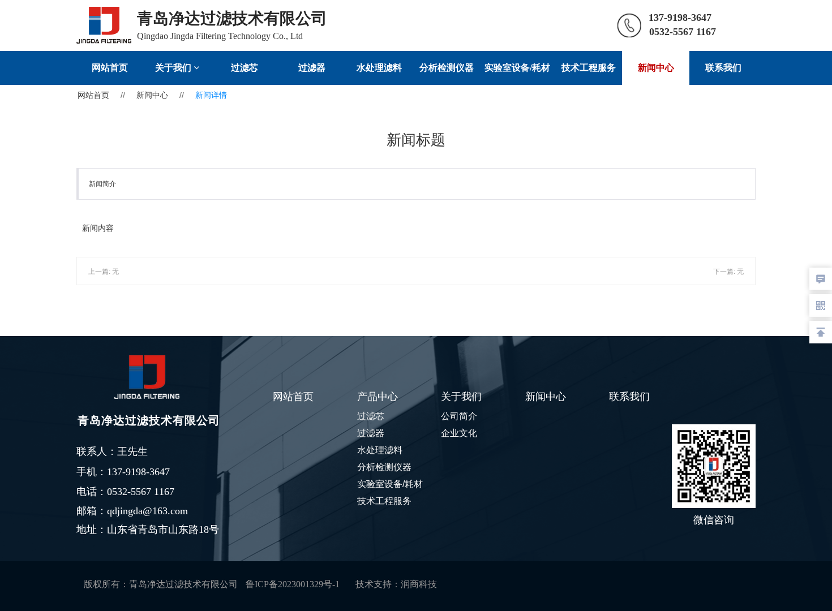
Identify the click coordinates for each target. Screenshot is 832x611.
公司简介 (459, 416)
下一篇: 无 (728, 272)
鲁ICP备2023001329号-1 (293, 584)
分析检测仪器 (446, 67)
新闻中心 (656, 67)
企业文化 (459, 433)
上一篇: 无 (103, 272)
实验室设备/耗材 (517, 67)
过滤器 (311, 67)
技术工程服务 (588, 67)
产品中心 (377, 396)
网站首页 (110, 67)
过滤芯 (244, 67)
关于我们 (174, 67)
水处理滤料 (379, 67)
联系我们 (723, 67)
